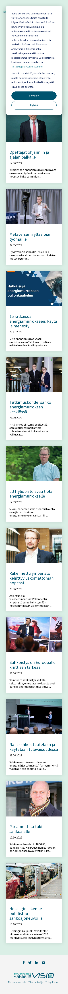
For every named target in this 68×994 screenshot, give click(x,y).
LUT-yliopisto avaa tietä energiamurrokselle (30, 494)
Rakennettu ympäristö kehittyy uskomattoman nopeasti (31, 578)
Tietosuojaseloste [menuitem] (17, 982)
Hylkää (34, 105)
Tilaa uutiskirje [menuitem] (35, 982)
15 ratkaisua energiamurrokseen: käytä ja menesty (33, 321)
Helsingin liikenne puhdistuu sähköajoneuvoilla (26, 913)
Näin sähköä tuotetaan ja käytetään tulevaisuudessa (33, 747)
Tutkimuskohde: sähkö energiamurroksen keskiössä (30, 407)
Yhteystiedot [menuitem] (52, 982)
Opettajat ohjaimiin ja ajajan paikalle (29, 154)
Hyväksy (34, 95)
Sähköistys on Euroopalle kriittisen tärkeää (32, 665)
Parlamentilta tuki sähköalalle (25, 829)
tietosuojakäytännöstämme (27, 66)
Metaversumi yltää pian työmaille (30, 236)
